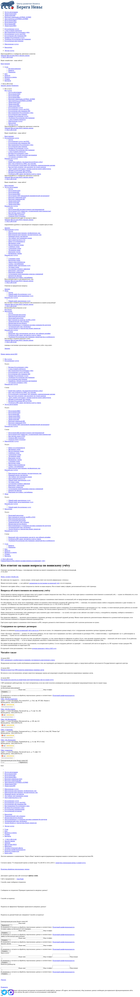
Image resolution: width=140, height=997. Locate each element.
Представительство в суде (16, 240)
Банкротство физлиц (15, 276)
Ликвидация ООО (10, 14)
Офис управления (6, 750)
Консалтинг (8, 47)
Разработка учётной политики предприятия (22, 155)
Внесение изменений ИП (16, 199)
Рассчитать (8, 309)
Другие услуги (9, 50)
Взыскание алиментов (15, 272)
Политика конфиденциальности (15, 849)
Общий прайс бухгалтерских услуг (19, 294)
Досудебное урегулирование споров (20, 238)
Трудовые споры (13, 267)
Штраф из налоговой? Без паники (19, 170)
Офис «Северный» (7, 729)
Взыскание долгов (14, 252)
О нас (6, 67)
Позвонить (14, 85)
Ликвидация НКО (10, 26)
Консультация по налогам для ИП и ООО (21, 320)
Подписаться (23, 762)
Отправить (5, 691)
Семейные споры (14, 246)
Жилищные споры (14, 243)
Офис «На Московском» (8, 719)
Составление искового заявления (19, 269)
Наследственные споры (16, 245)
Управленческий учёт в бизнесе (18, 321)
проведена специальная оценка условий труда (71, 863)
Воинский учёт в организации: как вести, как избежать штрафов (29, 333)
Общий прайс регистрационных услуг (20, 296)
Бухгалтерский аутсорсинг (13, 811)
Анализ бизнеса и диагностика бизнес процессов (24, 328)
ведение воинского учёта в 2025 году (44, 648)
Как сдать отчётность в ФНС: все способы (22, 163)
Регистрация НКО (10, 20)
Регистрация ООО (11, 22)
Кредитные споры (14, 260)
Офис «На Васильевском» (9, 699)
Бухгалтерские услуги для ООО (15, 34)
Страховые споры (14, 258)
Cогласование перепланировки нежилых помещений (25, 274)
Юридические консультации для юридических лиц (24, 234)
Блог (6, 74)
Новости (7, 75)
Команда (11, 70)
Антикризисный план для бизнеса (19, 326)
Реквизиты (11, 72)
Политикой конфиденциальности (63, 695)
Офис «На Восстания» (8, 709)
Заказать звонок (24, 55)
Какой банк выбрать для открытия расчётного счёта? (25, 162)
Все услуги (8, 90)
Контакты (8, 80)
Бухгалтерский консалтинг (17, 314)
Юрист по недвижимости (16, 241)
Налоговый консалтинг (16, 318)
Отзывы (7, 79)
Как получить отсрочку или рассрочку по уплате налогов (27, 167)
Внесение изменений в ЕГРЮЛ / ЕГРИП (18, 17)
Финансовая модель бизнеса (17, 323)
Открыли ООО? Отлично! (17, 216)
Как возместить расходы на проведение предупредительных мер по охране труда (27, 679)
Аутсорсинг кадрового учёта (17, 157)
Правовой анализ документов (18, 236)
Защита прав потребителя (16, 262)
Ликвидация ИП (10, 15)
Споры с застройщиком (16, 264)
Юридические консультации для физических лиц (24, 233)
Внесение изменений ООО (17, 197)
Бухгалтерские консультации (14, 41)
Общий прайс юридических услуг (19, 265)
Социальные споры (14, 248)
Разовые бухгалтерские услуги (14, 37)
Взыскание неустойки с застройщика (20, 277)
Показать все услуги (11, 158)
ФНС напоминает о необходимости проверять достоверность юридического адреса (28, 660)
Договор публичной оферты (14, 848)
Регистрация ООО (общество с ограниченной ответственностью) (29, 211)
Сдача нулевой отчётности (13, 30)
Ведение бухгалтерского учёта (18, 153)
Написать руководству (12, 851)
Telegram (3, 55)
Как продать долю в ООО (16, 213)
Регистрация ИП (10, 24)
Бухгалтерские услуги (12, 29)
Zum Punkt (20, 879)
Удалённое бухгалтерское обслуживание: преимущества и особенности (31, 337)
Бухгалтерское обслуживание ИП (15, 36)
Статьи (10, 160)
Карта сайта (8, 853)
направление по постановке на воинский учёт (44, 583)
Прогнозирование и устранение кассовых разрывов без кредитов (29, 325)
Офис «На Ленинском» (8, 740)
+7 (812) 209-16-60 (7, 57)
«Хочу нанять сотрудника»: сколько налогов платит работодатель (29, 169)
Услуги (10, 139)
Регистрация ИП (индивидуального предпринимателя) (26, 209)
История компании (14, 68)
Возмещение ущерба (15, 253)
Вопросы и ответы (11, 77)
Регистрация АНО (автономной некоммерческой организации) (28, 196)
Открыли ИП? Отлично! (16, 214)
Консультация (5, 63)
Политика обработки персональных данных (15, 869)
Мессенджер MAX (13, 55)
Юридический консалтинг (17, 316)
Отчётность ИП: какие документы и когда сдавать (24, 174)
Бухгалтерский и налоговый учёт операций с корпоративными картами (31, 165)
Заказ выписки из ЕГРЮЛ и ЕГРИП (16, 19)
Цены (6, 291)
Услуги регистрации (11, 12)
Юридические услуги (12, 44)
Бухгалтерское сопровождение (14, 809)
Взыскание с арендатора (16, 270)
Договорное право (14, 250)
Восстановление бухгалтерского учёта (17, 32)
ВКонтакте (8, 846)
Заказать (7, 228)
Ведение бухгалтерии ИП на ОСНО (20, 172)
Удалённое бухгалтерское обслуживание (18, 39)
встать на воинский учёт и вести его (27, 630)
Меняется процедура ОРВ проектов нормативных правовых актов (22, 670)
